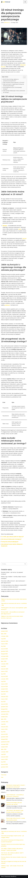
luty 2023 (3, 694)
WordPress (13, 876)
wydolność (7, 305)
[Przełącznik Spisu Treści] (23, 77)
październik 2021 (5, 711)
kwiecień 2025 (4, 668)
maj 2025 (3, 666)
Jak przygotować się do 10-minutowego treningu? (12, 88)
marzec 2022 (4, 699)
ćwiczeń (24, 238)
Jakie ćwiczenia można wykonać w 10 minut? (13, 82)
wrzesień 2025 (4, 656)
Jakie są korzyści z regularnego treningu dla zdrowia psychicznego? (13, 85)
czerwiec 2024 (4, 679)
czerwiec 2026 (4, 636)
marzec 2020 (4, 759)
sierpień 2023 (4, 689)
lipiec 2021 (3, 719)
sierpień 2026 (4, 631)
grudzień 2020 (4, 736)
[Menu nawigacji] (25, 2)
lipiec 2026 (3, 633)
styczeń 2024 (4, 686)
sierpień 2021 (4, 716)
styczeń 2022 (4, 704)
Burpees (5, 225)
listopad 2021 (4, 709)
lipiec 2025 (3, 661)
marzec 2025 (4, 671)
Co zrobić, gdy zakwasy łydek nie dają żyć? (12, 536)
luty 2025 (3, 674)
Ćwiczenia (3, 774)
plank (19, 229)
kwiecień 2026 (4, 641)
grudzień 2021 (4, 706)
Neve (2, 876)
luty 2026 (3, 646)
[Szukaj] (25, 563)
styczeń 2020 (4, 764)
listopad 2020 (4, 739)
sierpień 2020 (4, 746)
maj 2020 (3, 754)
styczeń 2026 (4, 648)
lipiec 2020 (3, 749)
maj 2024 (3, 681)
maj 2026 (3, 638)
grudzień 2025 (4, 651)
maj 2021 (3, 724)
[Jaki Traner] (5, 2)
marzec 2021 (4, 729)
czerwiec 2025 (4, 663)
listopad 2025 (4, 653)
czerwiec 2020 (4, 751)
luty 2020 (3, 762)
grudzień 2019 (4, 767)
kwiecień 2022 (4, 696)
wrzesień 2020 (4, 744)
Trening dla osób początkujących (9, 541)
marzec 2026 (4, 643)
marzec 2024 (4, 684)
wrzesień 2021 (4, 714)
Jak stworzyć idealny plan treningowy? (11, 539)
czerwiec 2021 (4, 721)
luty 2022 (3, 701)
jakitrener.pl (6, 22)
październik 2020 (5, 741)
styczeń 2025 (4, 676)
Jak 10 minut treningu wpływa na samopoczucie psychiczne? (11, 80)
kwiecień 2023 (4, 691)
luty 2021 (3, 731)
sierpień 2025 (4, 658)
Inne (2, 777)
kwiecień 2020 (4, 756)
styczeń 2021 (4, 734)
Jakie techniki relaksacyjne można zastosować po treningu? (14, 91)
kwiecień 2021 (4, 726)
